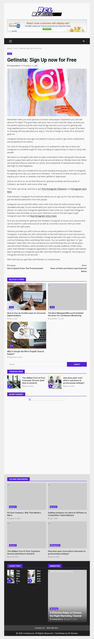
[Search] (84, 41)
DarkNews (60, 633)
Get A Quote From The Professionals (25, 267)
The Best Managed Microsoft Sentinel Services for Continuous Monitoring (67, 296)
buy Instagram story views (43, 216)
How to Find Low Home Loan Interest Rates (68, 268)
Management (55, 545)
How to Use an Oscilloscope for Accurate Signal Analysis (26, 296)
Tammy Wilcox (14, 66)
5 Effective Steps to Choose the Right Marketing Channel (67, 596)
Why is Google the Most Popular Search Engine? (26, 335)
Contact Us (40, 628)
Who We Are (52, 628)
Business (13, 507)
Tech (9, 54)
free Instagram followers (54, 189)
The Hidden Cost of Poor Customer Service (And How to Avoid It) (13, 382)
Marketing (54, 609)
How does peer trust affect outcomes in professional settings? (54, 382)
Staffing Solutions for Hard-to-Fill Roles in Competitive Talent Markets (67, 496)
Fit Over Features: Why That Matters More (26, 496)
